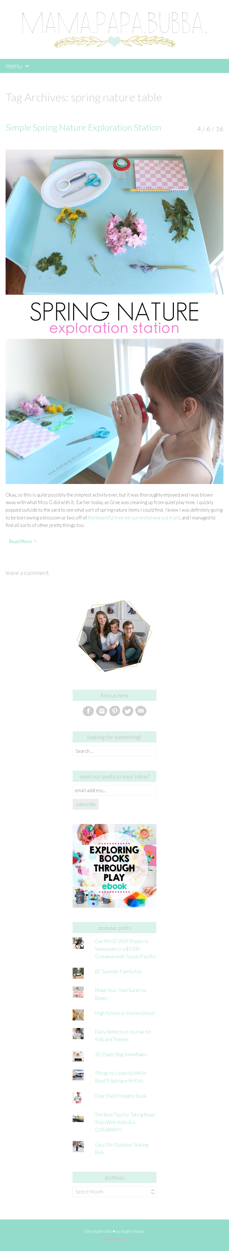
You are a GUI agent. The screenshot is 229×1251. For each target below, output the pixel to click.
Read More (20, 541)
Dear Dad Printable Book (120, 1096)
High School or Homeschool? (125, 1013)
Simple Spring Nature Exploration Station (83, 127)
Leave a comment (27, 572)
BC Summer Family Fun (118, 971)
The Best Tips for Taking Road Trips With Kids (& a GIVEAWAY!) (124, 1122)
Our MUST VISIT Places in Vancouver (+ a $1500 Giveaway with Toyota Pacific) (125, 948)
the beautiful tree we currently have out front (134, 518)
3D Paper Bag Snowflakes (121, 1054)
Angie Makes (132, 1231)
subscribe (86, 804)
